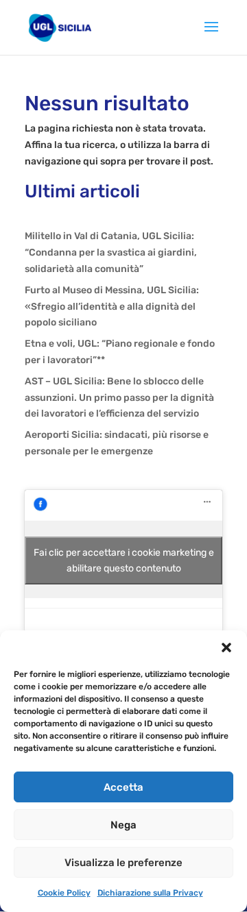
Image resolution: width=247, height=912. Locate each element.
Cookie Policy (64, 893)
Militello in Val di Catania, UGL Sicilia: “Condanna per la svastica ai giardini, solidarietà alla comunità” (111, 252)
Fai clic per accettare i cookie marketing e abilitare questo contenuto (124, 560)
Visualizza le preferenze (123, 862)
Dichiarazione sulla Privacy (150, 893)
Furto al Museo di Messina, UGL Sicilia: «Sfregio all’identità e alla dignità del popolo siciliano (112, 306)
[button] (226, 647)
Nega (123, 825)
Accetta (123, 787)
